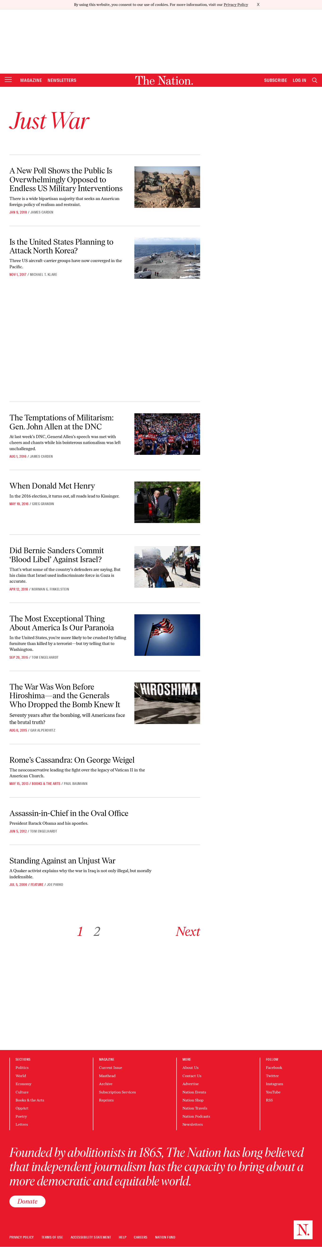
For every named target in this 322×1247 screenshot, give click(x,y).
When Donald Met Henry (52, 486)
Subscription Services (117, 1092)
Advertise (190, 1084)
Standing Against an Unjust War (62, 861)
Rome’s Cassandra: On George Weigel (72, 760)
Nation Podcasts (196, 1116)
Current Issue (110, 1067)
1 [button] (80, 931)
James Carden (42, 212)
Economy (23, 1084)
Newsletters (62, 80)
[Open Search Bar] (314, 80)
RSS (269, 1100)
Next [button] (188, 931)
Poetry (21, 1116)
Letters (22, 1124)
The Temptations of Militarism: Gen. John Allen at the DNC (61, 422)
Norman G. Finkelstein (50, 589)
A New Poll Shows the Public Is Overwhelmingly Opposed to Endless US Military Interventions (66, 179)
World (21, 1076)
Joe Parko (55, 884)
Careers (140, 1237)
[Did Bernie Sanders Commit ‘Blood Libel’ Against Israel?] (167, 567)
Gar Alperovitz (42, 730)
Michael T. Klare (43, 274)
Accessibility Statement (91, 1237)
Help (123, 1237)
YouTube (273, 1092)
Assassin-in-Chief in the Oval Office (68, 813)
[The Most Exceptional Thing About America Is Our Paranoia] (167, 635)
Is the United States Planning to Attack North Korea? (61, 246)
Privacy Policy (236, 4)
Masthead (107, 1076)
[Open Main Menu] (8, 79)
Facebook (274, 1067)
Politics (22, 1067)
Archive (105, 1084)
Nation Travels (194, 1108)
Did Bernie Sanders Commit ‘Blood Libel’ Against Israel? (56, 555)
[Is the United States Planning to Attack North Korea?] (167, 258)
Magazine (31, 80)
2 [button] (97, 931)
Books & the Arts (46, 783)
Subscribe (275, 80)
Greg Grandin (43, 504)
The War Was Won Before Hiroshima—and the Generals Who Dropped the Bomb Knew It (64, 695)
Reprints (106, 1100)
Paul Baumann (75, 783)
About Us (190, 1067)
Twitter (272, 1076)
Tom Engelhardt (45, 657)
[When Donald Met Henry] (167, 502)
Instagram (274, 1084)
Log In (299, 80)
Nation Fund (165, 1237)
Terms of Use (52, 1237)
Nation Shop (192, 1100)
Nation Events (194, 1092)
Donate (27, 1201)
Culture (22, 1092)
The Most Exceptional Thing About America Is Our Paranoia (61, 623)
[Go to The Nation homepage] (164, 80)
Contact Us (191, 1076)
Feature (37, 884)
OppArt (22, 1108)
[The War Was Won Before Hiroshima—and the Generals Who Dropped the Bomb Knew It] (167, 703)
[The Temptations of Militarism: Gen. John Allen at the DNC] (167, 434)
